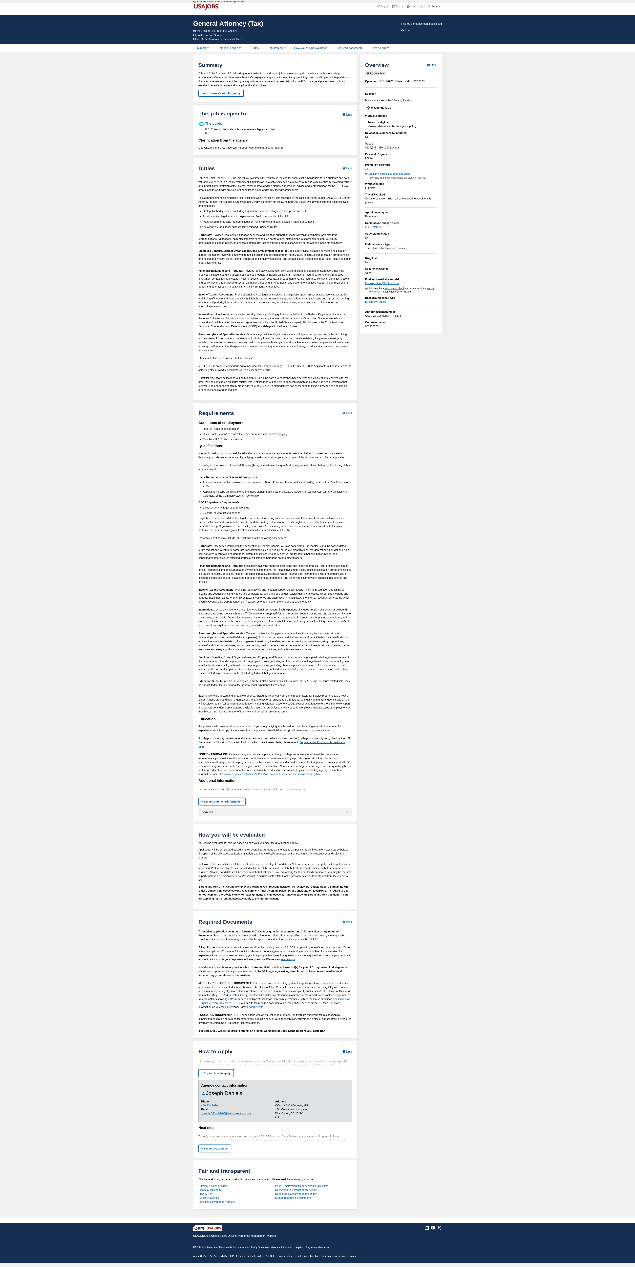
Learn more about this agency (221, 93)
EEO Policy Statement (205, 1247)
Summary (203, 47)
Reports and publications (307, 1256)
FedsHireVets (255, 1007)
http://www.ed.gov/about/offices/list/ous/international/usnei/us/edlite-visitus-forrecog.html (270, 774)
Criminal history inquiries (213, 1186)
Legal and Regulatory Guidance (312, 1247)
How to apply (380, 47)
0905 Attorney (373, 227)
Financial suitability (209, 1190)
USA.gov (351, 1256)
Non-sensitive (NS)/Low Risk (382, 283)
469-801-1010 (209, 1105)
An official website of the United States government (221, 2)
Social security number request (216, 1201)
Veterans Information (282, 1247)
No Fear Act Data (265, 1256)
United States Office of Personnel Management (238, 1235)
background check (394, 288)
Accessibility (220, 1256)
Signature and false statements (293, 1197)
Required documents (349, 47)
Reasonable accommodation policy (296, 1194)
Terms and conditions (333, 1256)
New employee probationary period (295, 1190)
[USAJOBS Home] (207, 7)
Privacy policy (284, 1256)
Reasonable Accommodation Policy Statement (244, 1247)
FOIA (231, 1256)
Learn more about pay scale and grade (389, 173)
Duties (255, 47)
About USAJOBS (202, 1256)
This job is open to (229, 47)
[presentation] (401, 108)
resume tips (288, 959)
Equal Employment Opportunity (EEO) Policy (301, 1186)
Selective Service (208, 1197)
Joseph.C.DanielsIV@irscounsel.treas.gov (226, 1113)
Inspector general (245, 1256)
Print (408, 30)
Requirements (276, 47)
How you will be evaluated (310, 47)
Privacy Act (205, 1194)
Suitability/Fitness (375, 301)
